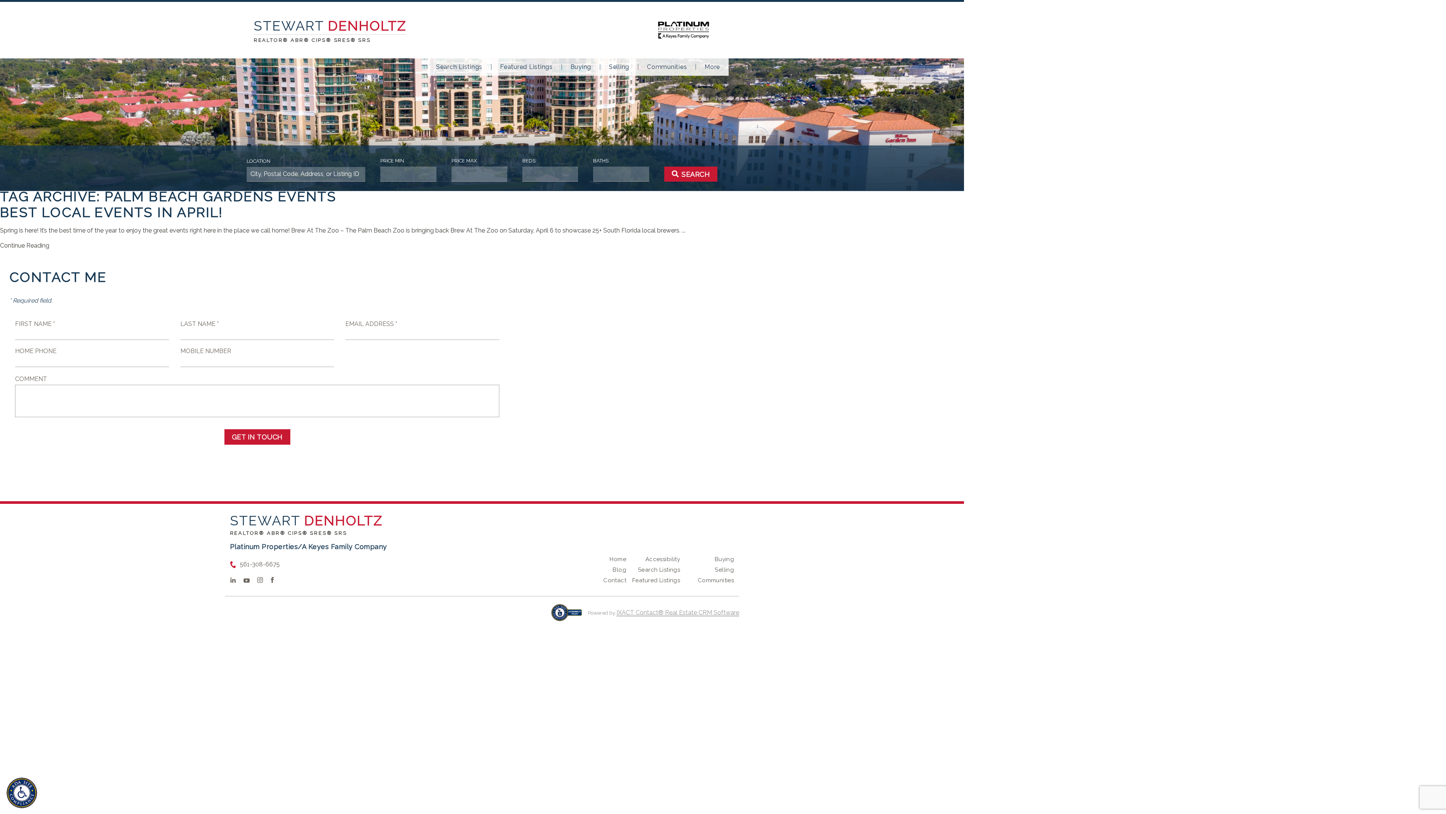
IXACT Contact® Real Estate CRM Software (677, 612)
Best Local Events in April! (111, 212)
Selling (619, 67)
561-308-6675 (260, 564)
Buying (581, 67)
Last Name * (199, 323)
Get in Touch (257, 437)
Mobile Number (205, 351)
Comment (31, 379)
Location (258, 161)
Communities (667, 67)
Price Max (464, 161)
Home (618, 559)
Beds (528, 161)
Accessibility (662, 559)
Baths (601, 161)
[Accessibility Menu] (22, 792)
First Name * (35, 323)
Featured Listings (526, 67)
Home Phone (35, 351)
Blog (619, 569)
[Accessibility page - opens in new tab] (566, 616)
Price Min (392, 161)
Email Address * (371, 323)
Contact (614, 580)
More (712, 67)
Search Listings (459, 67)
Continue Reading (24, 245)
